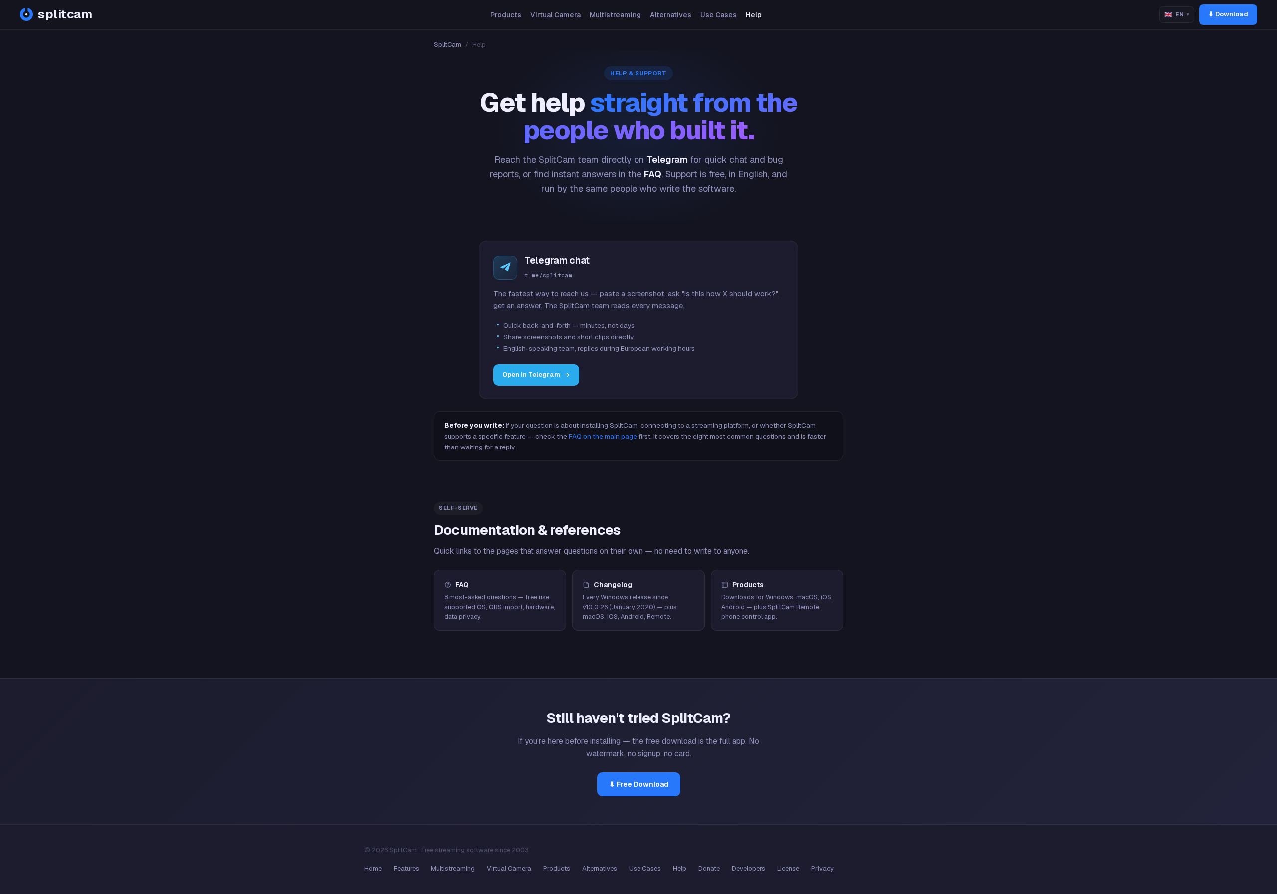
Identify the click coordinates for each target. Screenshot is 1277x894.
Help (754, 14)
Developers (748, 868)
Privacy (822, 868)
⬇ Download (1228, 14)
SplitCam (447, 44)
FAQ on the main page (603, 436)
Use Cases (718, 14)
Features (406, 868)
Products (505, 14)
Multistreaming (615, 14)
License (788, 868)
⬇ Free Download (638, 784)
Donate (709, 868)
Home (373, 868)
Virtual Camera (555, 14)
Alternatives (670, 14)
